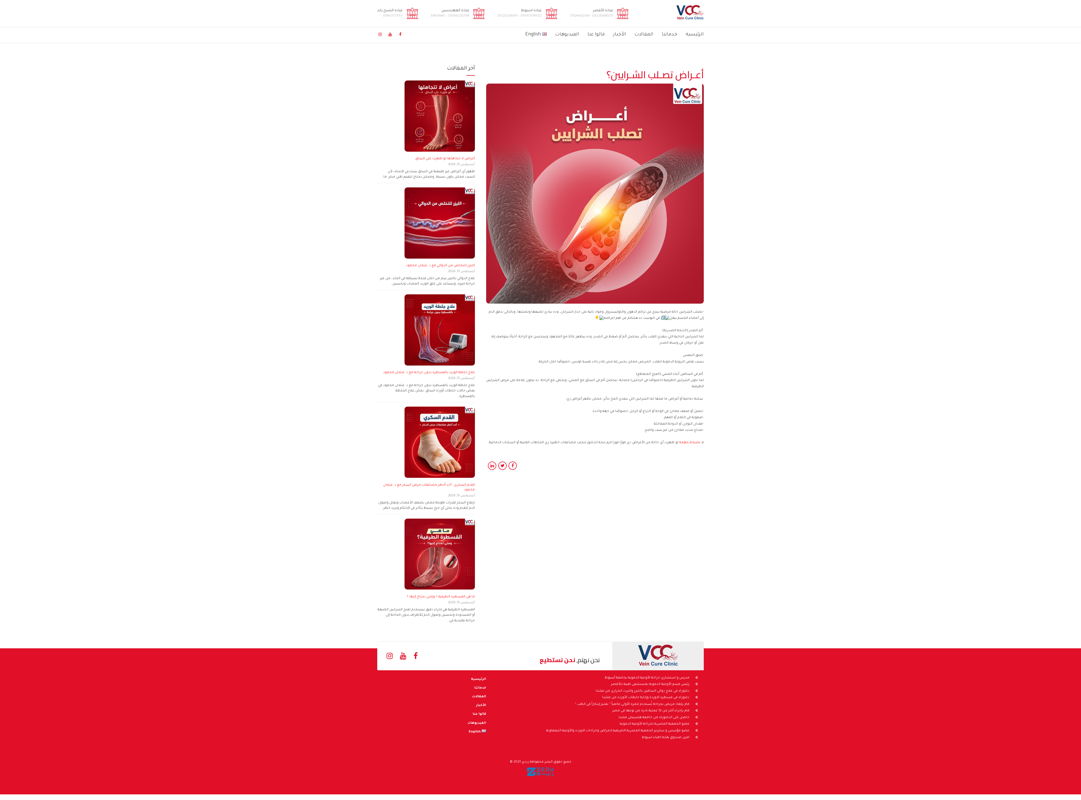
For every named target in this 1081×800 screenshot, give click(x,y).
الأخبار (619, 34)
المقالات (644, 34)
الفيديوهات (567, 34)
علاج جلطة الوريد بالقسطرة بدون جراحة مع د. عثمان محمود (429, 373)
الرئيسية (695, 34)
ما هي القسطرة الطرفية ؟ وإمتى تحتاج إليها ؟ (441, 597)
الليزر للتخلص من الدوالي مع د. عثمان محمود (440, 266)
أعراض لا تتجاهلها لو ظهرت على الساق (445, 159)
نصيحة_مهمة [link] (689, 443)
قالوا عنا (596, 34)
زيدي (525, 762)
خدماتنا (669, 34)
